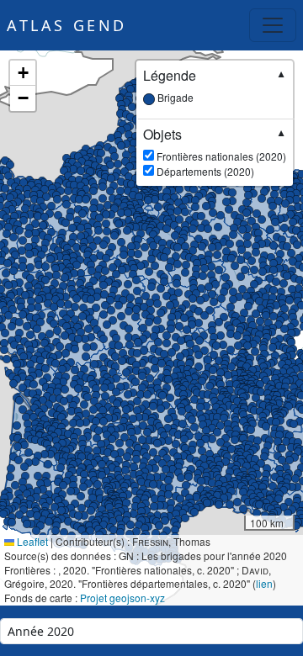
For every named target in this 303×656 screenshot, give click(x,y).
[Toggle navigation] (272, 25)
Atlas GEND (67, 25)
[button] (256, 369)
